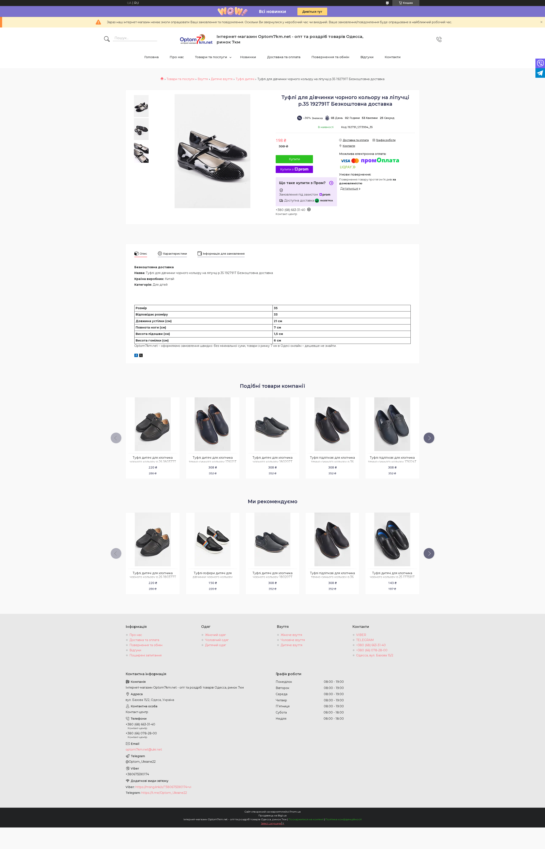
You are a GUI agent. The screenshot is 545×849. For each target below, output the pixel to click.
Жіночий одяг (215, 635)
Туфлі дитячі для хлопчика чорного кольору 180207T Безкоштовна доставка (272, 462)
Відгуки (367, 57)
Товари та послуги (211, 57)
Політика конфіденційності (343, 819)
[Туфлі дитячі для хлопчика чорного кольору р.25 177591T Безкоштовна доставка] (392, 539)
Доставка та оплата (283, 57)
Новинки (248, 57)
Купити (294, 159)
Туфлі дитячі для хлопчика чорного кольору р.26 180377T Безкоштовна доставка (153, 462)
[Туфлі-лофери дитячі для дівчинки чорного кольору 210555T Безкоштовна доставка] (213, 539)
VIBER (361, 635)
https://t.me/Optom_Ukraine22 (164, 793)
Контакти (393, 57)
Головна (151, 57)
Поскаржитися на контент (305, 819)
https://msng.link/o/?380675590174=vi (163, 787)
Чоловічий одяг (217, 640)
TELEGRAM (365, 640)
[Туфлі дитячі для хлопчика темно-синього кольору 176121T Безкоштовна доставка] (213, 424)
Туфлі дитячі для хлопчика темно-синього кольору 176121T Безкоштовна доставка (212, 462)
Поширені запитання (145, 655)
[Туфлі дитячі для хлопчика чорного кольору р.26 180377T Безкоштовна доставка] (152, 424)
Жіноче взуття (291, 635)
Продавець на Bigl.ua (272, 815)
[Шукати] (107, 39)
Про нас (177, 57)
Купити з (287, 169)
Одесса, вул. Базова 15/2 (374, 655)
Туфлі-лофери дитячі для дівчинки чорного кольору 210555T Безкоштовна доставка (213, 577)
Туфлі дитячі (245, 79)
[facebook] (136, 356)
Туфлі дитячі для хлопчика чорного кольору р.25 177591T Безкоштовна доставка (392, 577)
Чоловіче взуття (293, 640)
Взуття (203, 79)
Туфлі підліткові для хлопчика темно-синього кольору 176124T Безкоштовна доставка (392, 462)
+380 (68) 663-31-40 (371, 645)
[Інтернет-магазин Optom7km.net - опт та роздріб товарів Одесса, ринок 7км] (196, 39)
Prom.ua (295, 811)
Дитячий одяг (215, 645)
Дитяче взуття (221, 79)
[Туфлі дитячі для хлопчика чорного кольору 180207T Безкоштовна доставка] (272, 424)
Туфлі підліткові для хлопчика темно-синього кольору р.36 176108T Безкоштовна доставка (332, 462)
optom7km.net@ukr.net (144, 749)
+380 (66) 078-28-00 (371, 650)
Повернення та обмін (330, 57)
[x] (141, 356)
